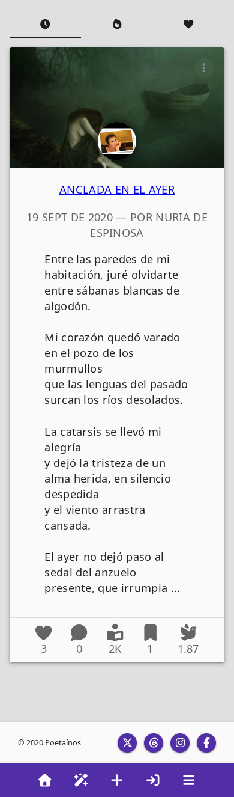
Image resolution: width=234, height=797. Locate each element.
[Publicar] (117, 780)
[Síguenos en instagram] (180, 743)
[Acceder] (153, 780)
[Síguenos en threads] (153, 743)
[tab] (45, 24)
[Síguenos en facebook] (206, 743)
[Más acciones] (204, 68)
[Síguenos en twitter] (127, 743)
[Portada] (45, 780)
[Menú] (189, 780)
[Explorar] (81, 780)
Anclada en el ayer (117, 189)
